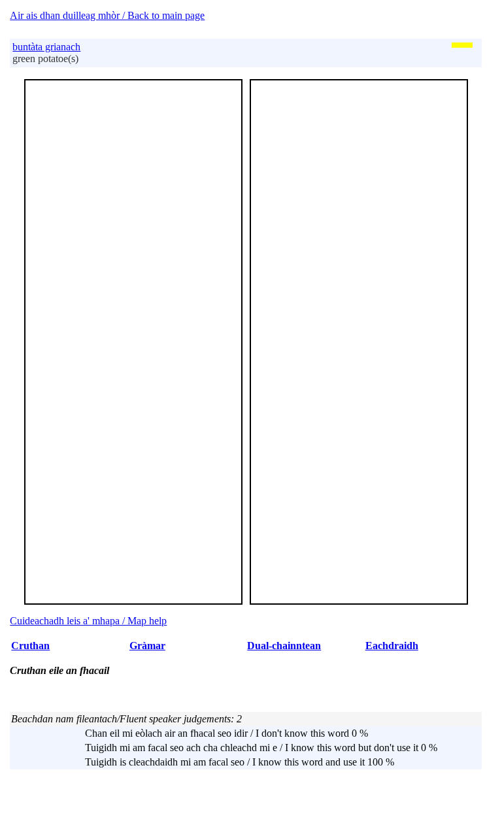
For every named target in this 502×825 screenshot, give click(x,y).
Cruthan (30, 645)
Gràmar (147, 645)
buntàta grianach (46, 46)
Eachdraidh (391, 645)
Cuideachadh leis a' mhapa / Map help (88, 620)
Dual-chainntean (284, 645)
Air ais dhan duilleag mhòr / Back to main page (107, 15)
